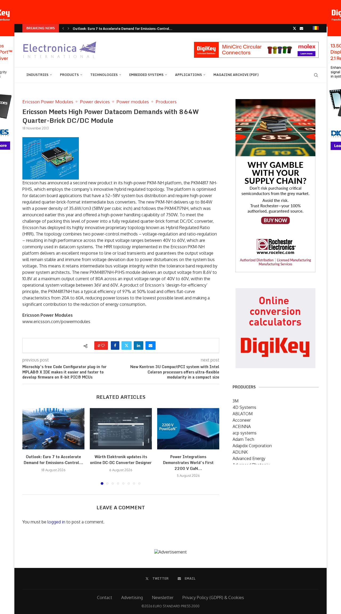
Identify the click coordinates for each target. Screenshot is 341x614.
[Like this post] (103, 345)
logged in (56, 521)
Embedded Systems (146, 74)
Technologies (104, 74)
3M (235, 401)
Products (69, 74)
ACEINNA (242, 426)
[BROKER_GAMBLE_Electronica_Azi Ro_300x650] (275, 102)
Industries (37, 74)
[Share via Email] (150, 345)
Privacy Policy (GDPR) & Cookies (213, 597)
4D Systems (244, 407)
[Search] (316, 75)
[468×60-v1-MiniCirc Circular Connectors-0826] (256, 44)
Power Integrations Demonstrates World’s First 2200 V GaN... (188, 462)
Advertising (132, 597)
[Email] (301, 28)
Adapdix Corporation (252, 445)
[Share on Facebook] (115, 345)
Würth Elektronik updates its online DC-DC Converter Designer (121, 460)
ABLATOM (243, 413)
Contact (104, 597)
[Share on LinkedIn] (138, 345)
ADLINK (240, 452)
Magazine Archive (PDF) (236, 74)
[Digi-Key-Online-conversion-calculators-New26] (275, 292)
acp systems (245, 433)
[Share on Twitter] (126, 345)
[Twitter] (294, 28)
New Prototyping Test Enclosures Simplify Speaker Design (118, 28)
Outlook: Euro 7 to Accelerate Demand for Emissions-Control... (53, 460)
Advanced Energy (249, 458)
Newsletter (162, 597)
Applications (188, 74)
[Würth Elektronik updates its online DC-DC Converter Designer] (121, 428)
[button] (63, 28)
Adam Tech (243, 439)
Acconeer (242, 420)
